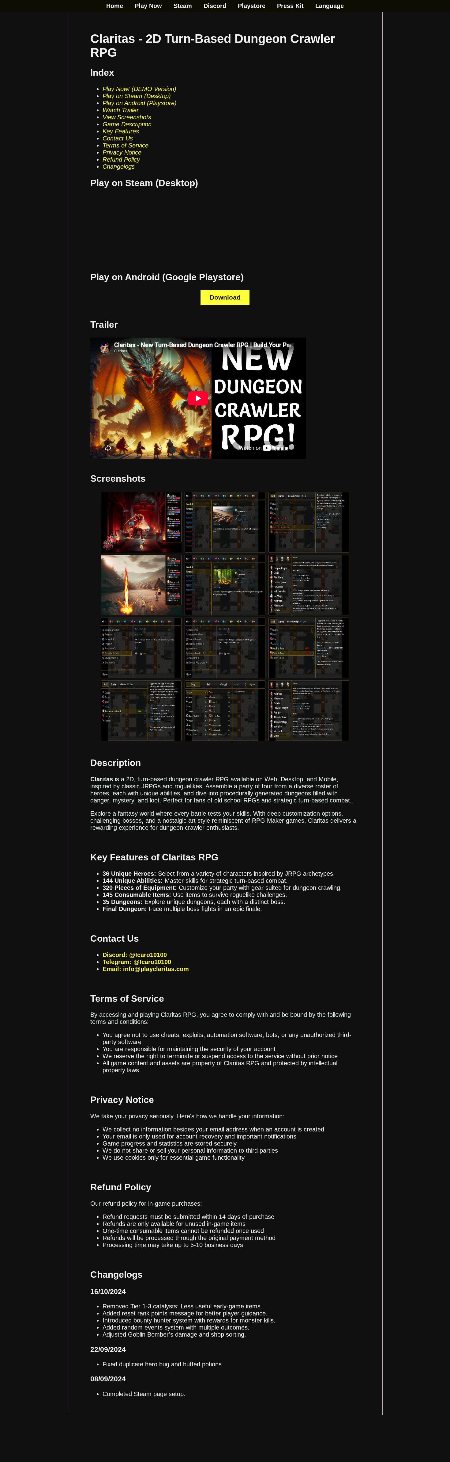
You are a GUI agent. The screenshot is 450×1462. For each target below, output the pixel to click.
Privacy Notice (122, 152)
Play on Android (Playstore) (140, 103)
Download (225, 297)
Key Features (121, 131)
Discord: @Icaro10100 (135, 954)
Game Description (127, 124)
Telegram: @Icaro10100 (137, 962)
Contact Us (118, 138)
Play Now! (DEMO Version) (139, 89)
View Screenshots (127, 117)
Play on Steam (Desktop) (137, 96)
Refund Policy (121, 159)
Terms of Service (125, 145)
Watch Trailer (121, 110)
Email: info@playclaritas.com (146, 969)
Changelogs (119, 166)
